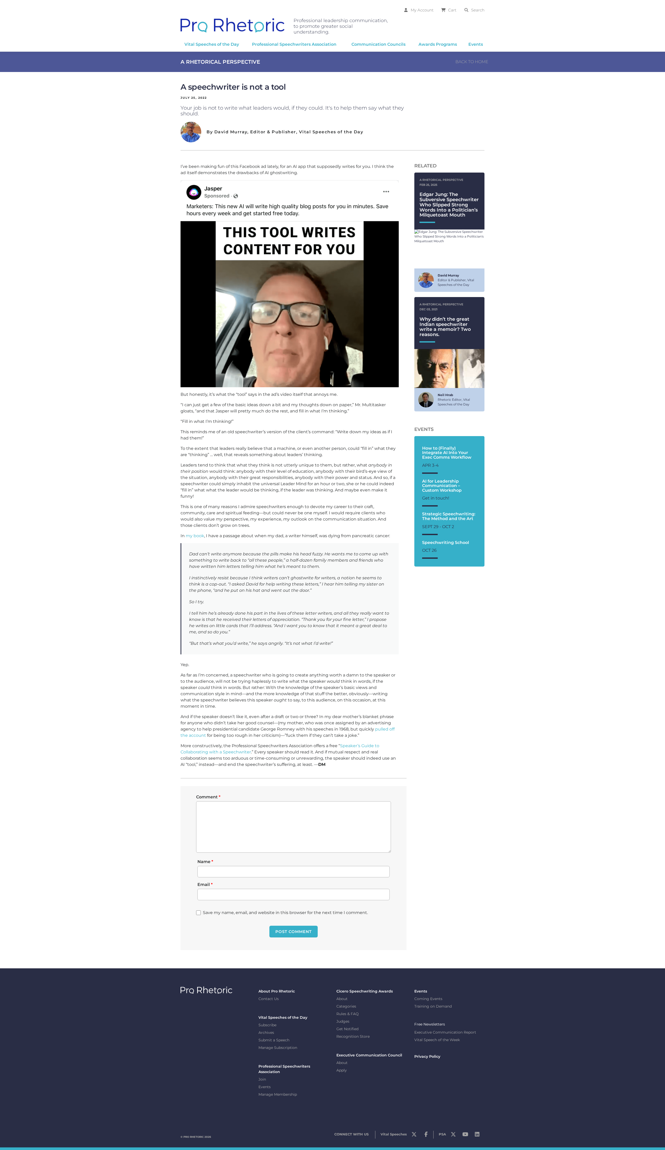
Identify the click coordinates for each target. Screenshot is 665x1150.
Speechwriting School (445, 542)
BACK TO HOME (471, 61)
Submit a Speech (273, 1040)
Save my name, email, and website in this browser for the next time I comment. (285, 912)
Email (205, 884)
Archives (266, 1032)
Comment (208, 796)
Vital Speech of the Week (437, 1040)
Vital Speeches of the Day (282, 1017)
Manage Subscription (277, 1047)
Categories (346, 1006)
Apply (341, 1070)
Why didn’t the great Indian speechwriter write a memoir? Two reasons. (445, 326)
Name (205, 861)
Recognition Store (353, 1036)
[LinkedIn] (477, 1136)
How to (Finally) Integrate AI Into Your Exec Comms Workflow (446, 453)
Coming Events (428, 998)
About (342, 998)
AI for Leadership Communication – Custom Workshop (442, 486)
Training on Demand (433, 1006)
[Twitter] (414, 1136)
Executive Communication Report (445, 1032)
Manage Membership (277, 1094)
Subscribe (267, 1025)
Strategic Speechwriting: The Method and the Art (448, 516)
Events (264, 1087)
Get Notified (347, 1029)
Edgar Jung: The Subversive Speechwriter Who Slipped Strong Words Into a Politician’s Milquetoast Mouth (449, 205)
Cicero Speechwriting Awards (364, 991)
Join (262, 1079)
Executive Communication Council (369, 1055)
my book (195, 535)
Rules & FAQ (347, 1013)
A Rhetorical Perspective (220, 62)
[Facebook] (426, 1136)
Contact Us (268, 998)
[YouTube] (465, 1136)
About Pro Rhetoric (276, 991)
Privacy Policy (427, 1056)
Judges (342, 1021)
